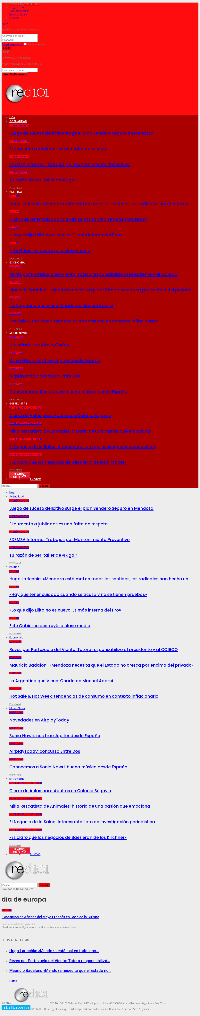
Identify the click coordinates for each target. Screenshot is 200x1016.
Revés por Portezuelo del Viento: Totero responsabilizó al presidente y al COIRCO (93, 274)
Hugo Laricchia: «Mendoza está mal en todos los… (54, 950)
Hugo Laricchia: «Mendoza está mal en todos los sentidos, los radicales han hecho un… (100, 204)
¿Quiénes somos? (19, 10)
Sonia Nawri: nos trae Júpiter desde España (54, 360)
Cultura (7, 910)
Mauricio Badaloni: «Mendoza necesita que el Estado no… (60, 970)
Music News (18, 333)
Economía (17, 262)
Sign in (5, 23)
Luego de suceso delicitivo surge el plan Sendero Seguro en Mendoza (81, 133)
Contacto (14, 17)
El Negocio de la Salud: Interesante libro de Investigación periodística (82, 446)
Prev (12, 187)
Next (19, 187)
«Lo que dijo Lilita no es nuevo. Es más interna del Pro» (65, 235)
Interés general (19, 125)
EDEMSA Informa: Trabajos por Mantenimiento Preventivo (69, 164)
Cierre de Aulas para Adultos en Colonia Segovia (60, 415)
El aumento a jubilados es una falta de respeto (58, 149)
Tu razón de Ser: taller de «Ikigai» (43, 180)
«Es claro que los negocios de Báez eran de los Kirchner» (68, 462)
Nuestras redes (18, 14)
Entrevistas (18, 403)
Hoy (12, 117)
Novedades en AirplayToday (39, 345)
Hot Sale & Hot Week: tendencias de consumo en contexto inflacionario (83, 321)
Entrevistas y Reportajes (25, 407)
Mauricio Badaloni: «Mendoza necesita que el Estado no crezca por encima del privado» (101, 290)
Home (13, 980)
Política (15, 192)
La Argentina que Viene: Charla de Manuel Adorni (61, 305)
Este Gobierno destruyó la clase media (49, 250)
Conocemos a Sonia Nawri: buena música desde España (68, 392)
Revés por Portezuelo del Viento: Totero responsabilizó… (59, 960)
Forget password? (12, 44)
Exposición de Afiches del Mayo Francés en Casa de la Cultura (50, 917)
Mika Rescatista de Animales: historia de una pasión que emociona (79, 431)
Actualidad (18, 121)
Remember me (36, 44)
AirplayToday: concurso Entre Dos (44, 376)
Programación (17, 7)
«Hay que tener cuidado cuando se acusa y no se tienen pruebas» (78, 219)
